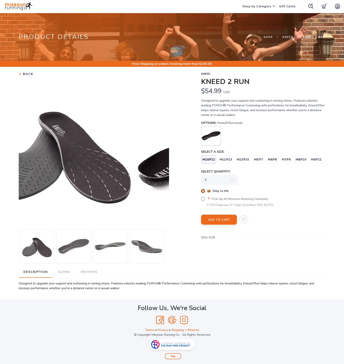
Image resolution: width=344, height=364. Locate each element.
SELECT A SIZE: (213, 152)
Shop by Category (256, 6)
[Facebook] (160, 320)
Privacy (162, 330)
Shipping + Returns (185, 330)
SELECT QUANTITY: (216, 171)
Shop (268, 37)
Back (27, 74)
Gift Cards (287, 6)
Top (173, 356)
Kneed (287, 37)
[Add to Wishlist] (243, 219)
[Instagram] (184, 320)
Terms (149, 330)
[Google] (172, 320)
